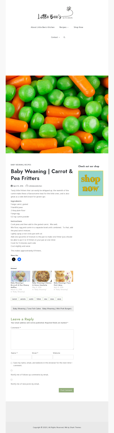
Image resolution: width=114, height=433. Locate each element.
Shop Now (78, 27)
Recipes (63, 27)
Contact (54, 37)
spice (59, 299)
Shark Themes (75, 427)
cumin (31, 299)
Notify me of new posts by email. (25, 384)
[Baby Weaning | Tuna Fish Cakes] (63, 276)
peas (52, 299)
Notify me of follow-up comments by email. (30, 375)
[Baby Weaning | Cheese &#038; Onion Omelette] (42, 276)
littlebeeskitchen (35, 186)
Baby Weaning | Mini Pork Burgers (57, 308)
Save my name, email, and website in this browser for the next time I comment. (42, 364)
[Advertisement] (57, 58)
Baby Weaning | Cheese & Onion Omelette (42, 284)
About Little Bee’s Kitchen (42, 27)
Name (14, 353)
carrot (14, 299)
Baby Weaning (17, 165)
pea (45, 299)
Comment (16, 328)
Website (56, 353)
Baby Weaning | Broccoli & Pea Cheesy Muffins (20, 285)
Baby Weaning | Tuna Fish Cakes (62, 284)
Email (35, 353)
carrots (23, 299)
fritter (39, 299)
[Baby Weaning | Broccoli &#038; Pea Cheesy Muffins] (20, 276)
